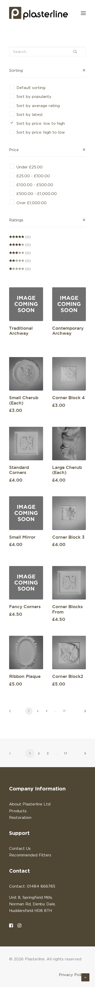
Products (18, 811)
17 (64, 711)
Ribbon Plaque (25, 676)
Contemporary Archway (68, 331)
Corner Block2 (67, 676)
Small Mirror (22, 537)
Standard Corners (19, 470)
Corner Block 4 (68, 397)
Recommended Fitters (30, 855)
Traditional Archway (21, 331)
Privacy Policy (72, 975)
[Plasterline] (38, 13)
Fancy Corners (25, 606)
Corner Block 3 (68, 537)
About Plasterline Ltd (29, 804)
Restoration (20, 817)
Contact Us (20, 848)
